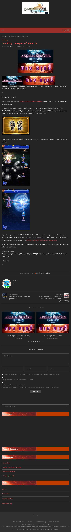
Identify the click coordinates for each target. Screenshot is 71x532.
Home (4, 36)
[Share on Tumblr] (45, 273)
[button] (4, 326)
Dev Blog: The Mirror (53, 336)
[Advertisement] (35, 21)
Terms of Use (54, 522)
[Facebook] (62, 30)
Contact (30, 522)
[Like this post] (37, 273)
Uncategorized (8, 476)
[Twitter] (65, 30)
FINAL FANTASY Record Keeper (31, 101)
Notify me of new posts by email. (13, 385)
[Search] (68, 30)
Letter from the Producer (12, 467)
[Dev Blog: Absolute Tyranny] (18, 322)
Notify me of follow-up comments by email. (17, 380)
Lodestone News (9, 471)
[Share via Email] (49, 273)
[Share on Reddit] (47, 273)
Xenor (12, 46)
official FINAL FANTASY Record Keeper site (41, 240)
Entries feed (6, 494)
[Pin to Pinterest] (43, 273)
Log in (4, 489)
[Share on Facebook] (39, 273)
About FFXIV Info (18, 522)
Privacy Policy (41, 522)
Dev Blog (6, 463)
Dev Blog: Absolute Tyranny (18, 336)
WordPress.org (7, 504)
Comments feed (7, 499)
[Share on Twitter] (41, 273)
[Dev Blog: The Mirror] (52, 322)
